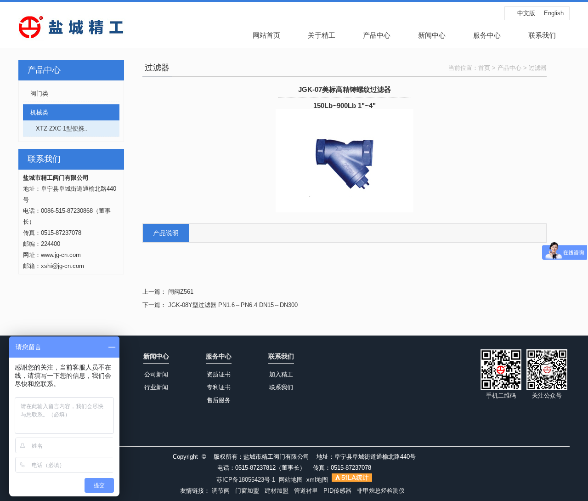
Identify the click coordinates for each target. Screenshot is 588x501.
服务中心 (487, 35)
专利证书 (219, 387)
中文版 (526, 13)
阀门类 (35, 93)
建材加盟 (276, 490)
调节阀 (221, 490)
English (554, 13)
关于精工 (321, 35)
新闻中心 (432, 35)
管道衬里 (306, 490)
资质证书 (219, 374)
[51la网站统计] (352, 479)
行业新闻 (156, 387)
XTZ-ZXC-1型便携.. (55, 128)
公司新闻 (156, 374)
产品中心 (376, 35)
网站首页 (266, 35)
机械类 (35, 112)
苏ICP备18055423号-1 (245, 479)
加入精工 (281, 374)
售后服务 (219, 400)
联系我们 (542, 35)
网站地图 (291, 479)
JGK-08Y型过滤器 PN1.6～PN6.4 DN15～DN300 (233, 305)
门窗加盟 (247, 490)
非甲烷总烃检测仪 (381, 490)
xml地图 (317, 479)
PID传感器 (337, 490)
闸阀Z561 (180, 291)
